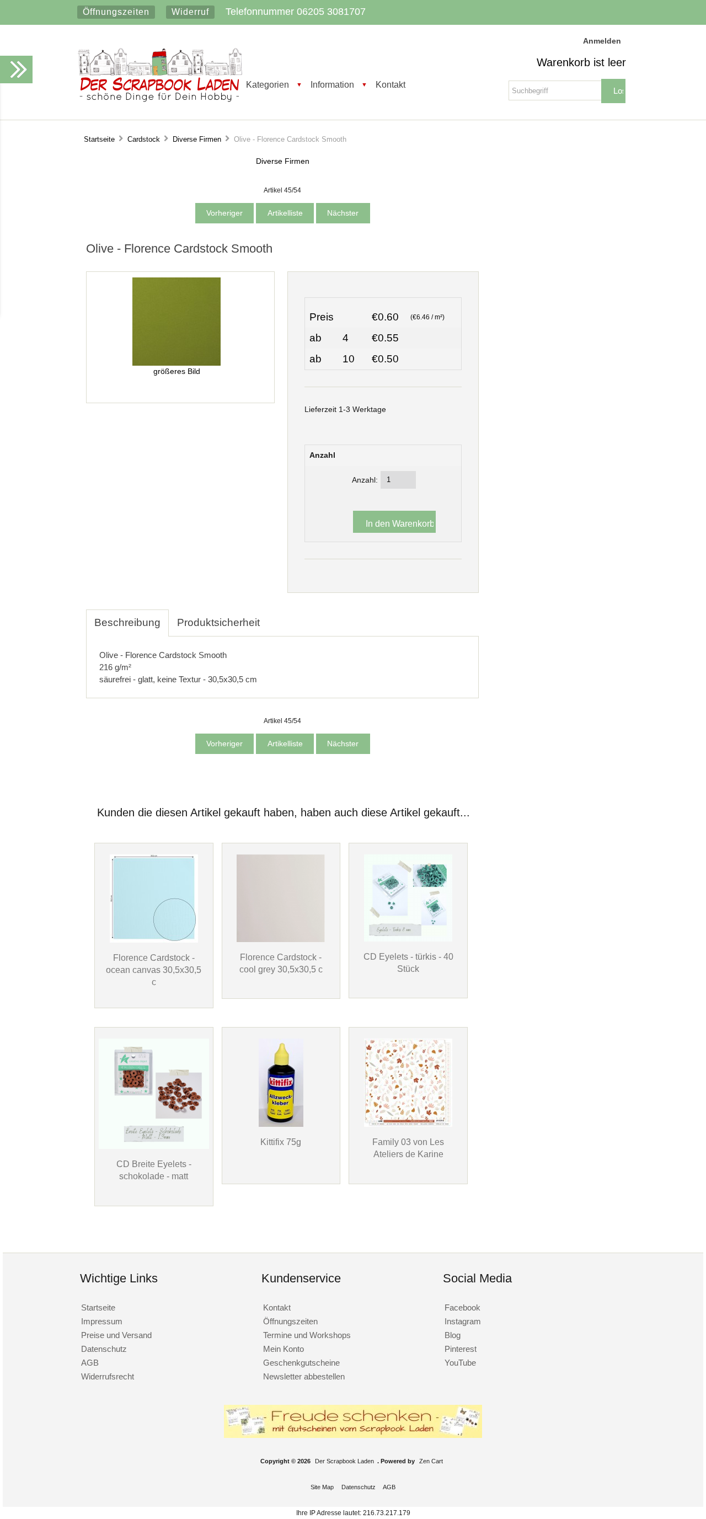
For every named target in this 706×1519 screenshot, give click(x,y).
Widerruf (190, 12)
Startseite (99, 139)
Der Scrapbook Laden (344, 1461)
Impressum (101, 1321)
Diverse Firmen (197, 139)
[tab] (276, 616)
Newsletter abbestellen (304, 1376)
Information (332, 84)
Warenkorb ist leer (581, 62)
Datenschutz (104, 1349)
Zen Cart (431, 1461)
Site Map (322, 1487)
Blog (453, 1335)
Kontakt (390, 84)
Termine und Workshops (307, 1335)
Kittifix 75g (280, 1142)
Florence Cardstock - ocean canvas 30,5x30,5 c (153, 970)
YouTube (460, 1362)
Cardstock (143, 139)
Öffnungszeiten (116, 12)
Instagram (463, 1321)
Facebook (462, 1307)
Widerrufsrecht (107, 1376)
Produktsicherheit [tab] (218, 622)
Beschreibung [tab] (127, 622)
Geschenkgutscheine (301, 1362)
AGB (90, 1362)
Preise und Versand (116, 1335)
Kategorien (267, 84)
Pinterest (461, 1349)
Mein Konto (283, 1349)
